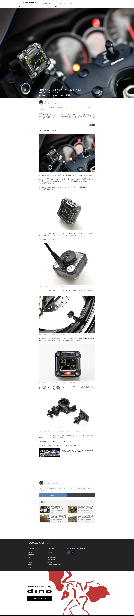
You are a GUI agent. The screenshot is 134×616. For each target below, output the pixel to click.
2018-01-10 (47, 101)
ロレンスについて (52, 554)
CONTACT (39, 599)
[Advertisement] (50, 468)
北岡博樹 (46, 103)
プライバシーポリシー (53, 564)
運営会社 (49, 552)
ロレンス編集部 (54, 103)
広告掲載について (52, 557)
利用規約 (49, 562)
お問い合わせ (51, 559)
